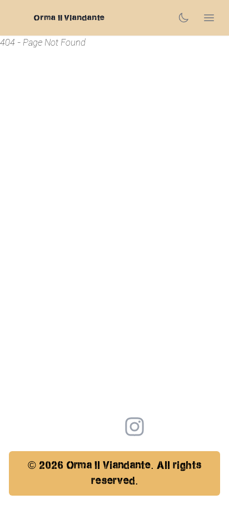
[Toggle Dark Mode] (183, 18)
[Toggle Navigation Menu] (209, 18)
